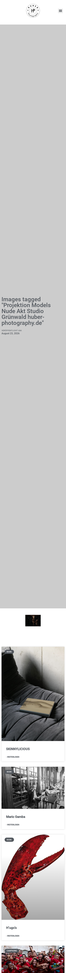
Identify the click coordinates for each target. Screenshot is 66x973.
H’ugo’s (11, 928)
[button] (60, 10)
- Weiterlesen (12, 757)
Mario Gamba (15, 817)
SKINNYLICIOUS (18, 749)
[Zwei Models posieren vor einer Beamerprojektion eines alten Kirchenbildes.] (33, 620)
